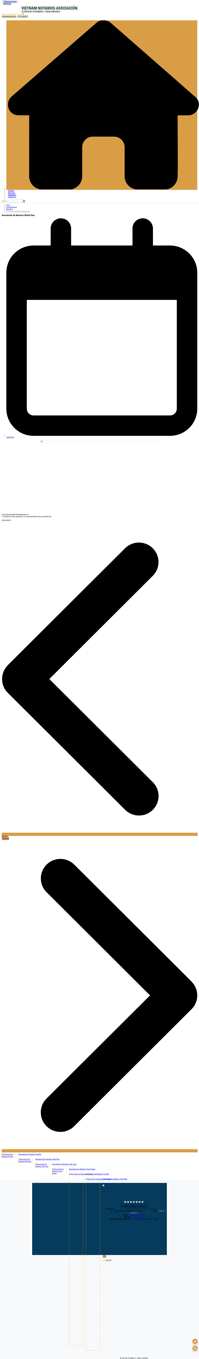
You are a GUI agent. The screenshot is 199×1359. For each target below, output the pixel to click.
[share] (195, 1341)
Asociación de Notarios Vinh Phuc (47, 1159)
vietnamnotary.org (137, 1217)
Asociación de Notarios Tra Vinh (97, 1174)
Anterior (4, 836)
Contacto (12, 197)
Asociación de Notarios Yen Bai (30, 1154)
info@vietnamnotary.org (9, 16)
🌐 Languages (23, 16)
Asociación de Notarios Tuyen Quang (82, 1169)
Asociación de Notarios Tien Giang (115, 1179)
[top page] (104, 1256)
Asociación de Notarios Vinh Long (64, 1164)
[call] (195, 1348)
